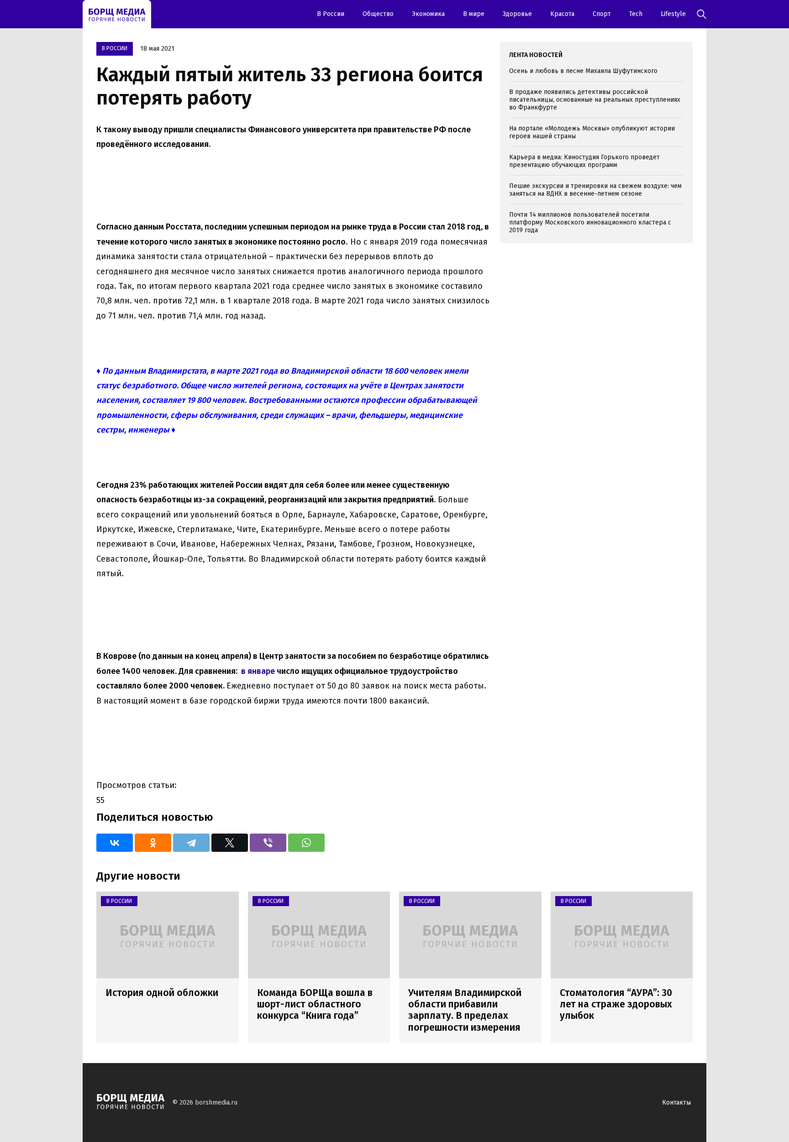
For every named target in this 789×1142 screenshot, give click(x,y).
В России (330, 14)
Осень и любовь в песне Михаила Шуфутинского (583, 71)
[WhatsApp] (306, 843)
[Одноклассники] (153, 843)
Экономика (428, 14)
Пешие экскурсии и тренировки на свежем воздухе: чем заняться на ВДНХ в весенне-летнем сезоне (595, 190)
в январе (258, 671)
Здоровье (517, 14)
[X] (229, 843)
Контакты (676, 1102)
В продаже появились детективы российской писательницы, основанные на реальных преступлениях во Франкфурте (594, 99)
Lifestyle (673, 14)
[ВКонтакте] (114, 843)
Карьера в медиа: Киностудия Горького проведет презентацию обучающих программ (584, 161)
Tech (635, 14)
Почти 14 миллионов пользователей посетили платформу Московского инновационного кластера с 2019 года (590, 222)
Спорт (602, 14)
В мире (473, 14)
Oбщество (378, 14)
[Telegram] (191, 843)
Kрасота (562, 14)
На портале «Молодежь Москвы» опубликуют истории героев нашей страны (592, 132)
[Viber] (268, 843)
